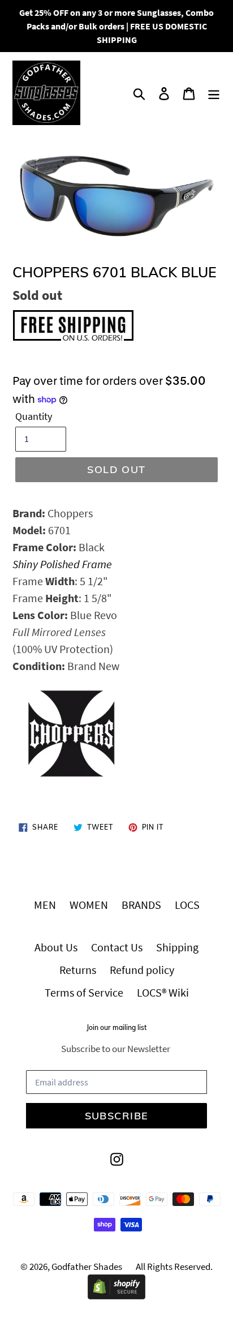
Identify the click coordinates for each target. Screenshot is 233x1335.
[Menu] (213, 93)
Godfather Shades (86, 1266)
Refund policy (142, 970)
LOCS (187, 905)
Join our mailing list (116, 1028)
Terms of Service (84, 992)
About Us (55, 947)
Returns (77, 970)
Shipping (177, 947)
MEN (45, 905)
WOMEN (89, 905)
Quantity (33, 416)
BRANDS (141, 905)
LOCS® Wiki (163, 992)
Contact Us (117, 947)
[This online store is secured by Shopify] (116, 1295)
